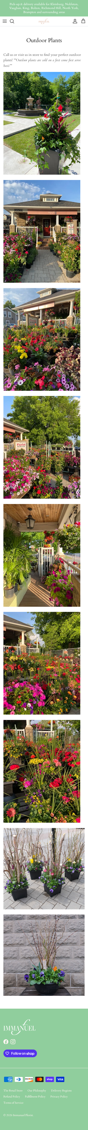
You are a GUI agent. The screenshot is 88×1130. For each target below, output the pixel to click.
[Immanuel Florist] (44, 21)
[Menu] (4, 21)
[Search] (14, 21)
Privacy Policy (59, 1097)
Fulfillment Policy (35, 1097)
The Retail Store (13, 1091)
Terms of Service (13, 1103)
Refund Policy (11, 1097)
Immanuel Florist (23, 1115)
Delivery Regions (61, 1091)
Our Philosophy (37, 1091)
